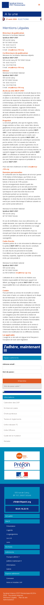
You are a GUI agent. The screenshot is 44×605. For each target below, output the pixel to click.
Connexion (10, 578)
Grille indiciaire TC (11, 425)
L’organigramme (12, 534)
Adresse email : (9, 364)
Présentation (10, 526)
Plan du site (23, 598)
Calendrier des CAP (12, 403)
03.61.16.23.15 (22, 509)
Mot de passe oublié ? (12, 386)
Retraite (7, 441)
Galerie (8, 569)
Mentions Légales (10, 598)
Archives (8, 547)
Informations (10, 565)
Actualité (9, 516)
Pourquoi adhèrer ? (13, 557)
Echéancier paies (11, 408)
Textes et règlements (12, 419)
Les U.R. (9, 538)
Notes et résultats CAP (14, 582)
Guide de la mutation (12, 436)
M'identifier (22, 381)
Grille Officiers (9, 430)
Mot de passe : (9, 372)
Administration (8, 600)
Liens (8, 542)
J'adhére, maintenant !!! (22, 349)
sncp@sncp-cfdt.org (16, 50)
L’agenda (9, 530)
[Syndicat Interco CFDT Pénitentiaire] (5, 5)
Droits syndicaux (10, 414)
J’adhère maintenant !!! (14, 561)
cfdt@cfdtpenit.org (22, 502)
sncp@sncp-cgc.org (23, 273)
